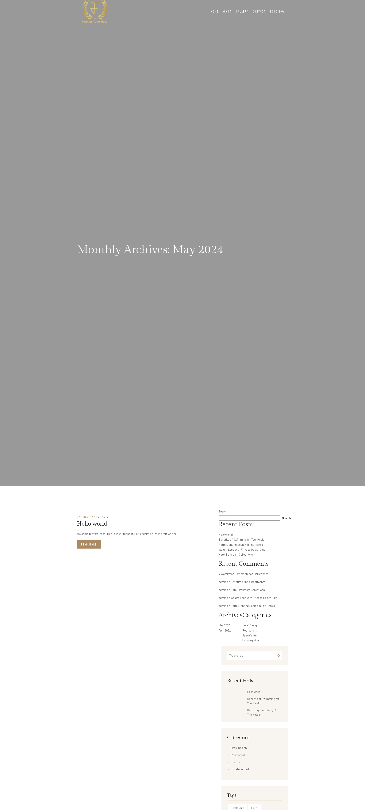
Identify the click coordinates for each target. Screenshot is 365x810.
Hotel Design (250, 625)
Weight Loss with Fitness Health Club (242, 549)
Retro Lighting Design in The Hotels (241, 544)
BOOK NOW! (278, 11)
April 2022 (225, 630)
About (227, 11)
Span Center (250, 635)
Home (214, 11)
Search (223, 511)
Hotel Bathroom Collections (236, 554)
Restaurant (249, 630)
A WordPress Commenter (234, 574)
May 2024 (224, 625)
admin (81, 517)
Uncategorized (251, 640)
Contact (259, 11)
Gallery (242, 11)
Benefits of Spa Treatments (248, 581)
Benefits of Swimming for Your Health (242, 539)
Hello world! (93, 523)
